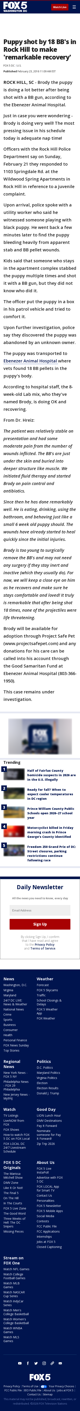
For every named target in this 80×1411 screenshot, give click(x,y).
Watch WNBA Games (12, 1330)
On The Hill (11, 1198)
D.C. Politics (45, 1067)
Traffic (41, 995)
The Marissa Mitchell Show (13, 1176)
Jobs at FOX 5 (46, 1242)
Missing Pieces (13, 1231)
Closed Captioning (49, 1247)
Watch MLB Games (11, 1285)
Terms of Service (42, 948)
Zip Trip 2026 (46, 1144)
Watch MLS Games (11, 1339)
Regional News (11, 1064)
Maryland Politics (48, 1073)
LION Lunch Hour (49, 1115)
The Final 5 (11, 1193)
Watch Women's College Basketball (16, 1321)
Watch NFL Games (16, 1269)
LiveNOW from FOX (13, 1122)
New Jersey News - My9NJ (16, 1096)
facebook (28, 1363)
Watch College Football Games (14, 1276)
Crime (7, 1014)
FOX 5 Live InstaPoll (44, 1170)
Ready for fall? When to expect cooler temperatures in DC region (50, 794)
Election (42, 1083)
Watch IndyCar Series (13, 1303)
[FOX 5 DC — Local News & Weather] (15, 7)
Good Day (46, 1109)
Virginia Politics (47, 1078)
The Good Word (14, 1213)
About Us (45, 1162)
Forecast (43, 985)
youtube (19, 1363)
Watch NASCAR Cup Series (14, 1294)
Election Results (47, 1088)
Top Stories (11, 1050)
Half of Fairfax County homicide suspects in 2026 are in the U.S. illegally (51, 775)
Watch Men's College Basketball (16, 1312)
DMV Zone (10, 1183)
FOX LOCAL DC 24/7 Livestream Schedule (14, 1147)
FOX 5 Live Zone (14, 1208)
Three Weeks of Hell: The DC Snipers (14, 1222)
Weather (45, 978)
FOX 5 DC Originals (12, 1165)
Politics (44, 1061)
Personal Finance (15, 1040)
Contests (43, 1221)
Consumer (10, 1030)
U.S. (19, 65)
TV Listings (10, 1115)
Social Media (45, 1216)
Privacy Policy (45, 944)
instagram (44, 1363)
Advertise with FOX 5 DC (50, 1179)
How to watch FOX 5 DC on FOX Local (16, 1137)
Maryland (9, 995)
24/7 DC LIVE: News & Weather (15, 1002)
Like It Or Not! (13, 1188)
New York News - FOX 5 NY (15, 1075)
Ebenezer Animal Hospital (30, 361)
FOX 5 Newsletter (49, 1206)
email (60, 1363)
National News (13, 1009)
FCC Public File (47, 1226)
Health (7, 1035)
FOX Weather (46, 1018)
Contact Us (44, 1195)
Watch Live (60, 7)
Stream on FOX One (13, 1260)
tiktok (52, 1363)
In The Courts (12, 1203)
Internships (44, 1236)
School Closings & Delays (49, 1002)
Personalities (45, 1201)
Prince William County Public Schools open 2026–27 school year (50, 813)
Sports (7, 1020)
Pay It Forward (47, 1126)
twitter (36, 1363)
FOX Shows (11, 1130)
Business (9, 1025)
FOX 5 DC (9, 65)
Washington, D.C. (15, 985)
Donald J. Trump (48, 1093)
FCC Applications (48, 1231)
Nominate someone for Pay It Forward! (49, 1135)
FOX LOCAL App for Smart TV (48, 1188)
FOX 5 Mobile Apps (50, 1211)
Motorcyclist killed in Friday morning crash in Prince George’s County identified (50, 832)
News (8, 978)
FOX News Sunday (16, 1045)
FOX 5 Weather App (47, 1011)
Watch (9, 1109)
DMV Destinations (49, 1121)
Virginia (8, 990)
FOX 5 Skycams (47, 990)
